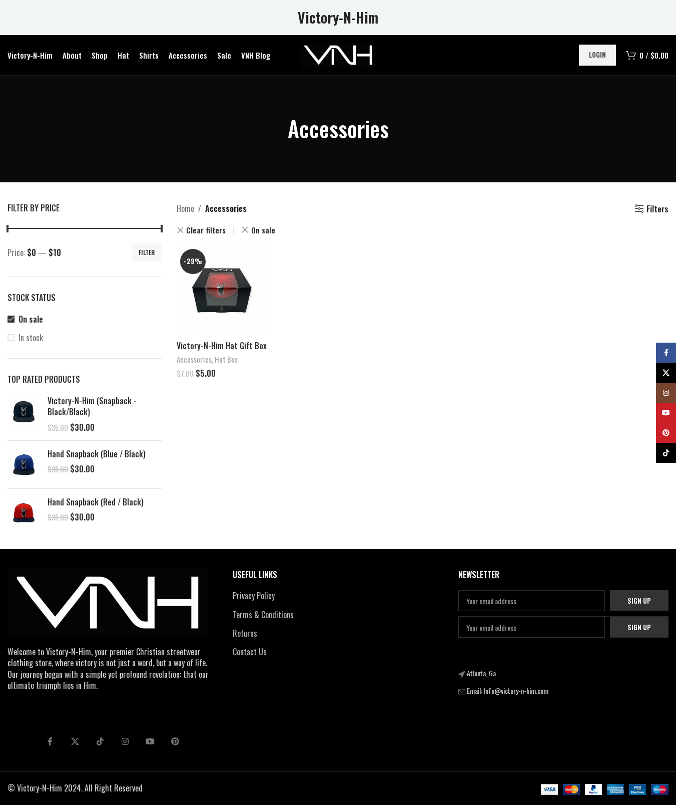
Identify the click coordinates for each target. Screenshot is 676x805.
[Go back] (275, 129)
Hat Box (226, 359)
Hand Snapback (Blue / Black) (97, 453)
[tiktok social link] (100, 741)
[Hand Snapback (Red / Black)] (24, 512)
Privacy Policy (254, 595)
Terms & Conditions (263, 614)
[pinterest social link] (175, 741)
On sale (31, 319)
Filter (147, 252)
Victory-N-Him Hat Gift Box (222, 346)
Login (597, 55)
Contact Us (250, 651)
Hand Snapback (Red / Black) (96, 501)
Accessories (194, 359)
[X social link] (75, 741)
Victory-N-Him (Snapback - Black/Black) (92, 406)
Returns (245, 633)
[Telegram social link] (150, 741)
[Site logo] (338, 54)
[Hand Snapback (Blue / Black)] (24, 464)
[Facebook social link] (50, 741)
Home (185, 208)
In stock (31, 337)
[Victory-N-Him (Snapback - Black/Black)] (24, 414)
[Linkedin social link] (125, 741)
